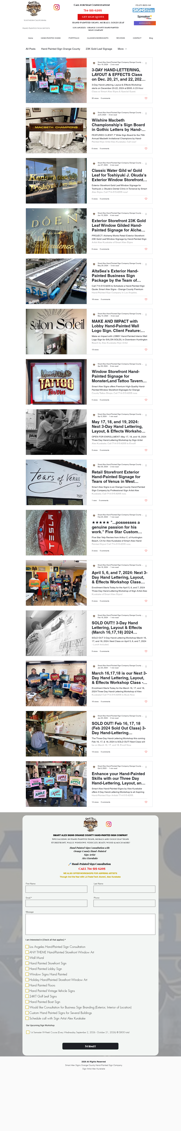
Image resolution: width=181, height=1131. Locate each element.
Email (28, 898)
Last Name (98, 884)
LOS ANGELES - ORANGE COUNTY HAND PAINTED (96, 28)
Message (30, 912)
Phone (96, 898)
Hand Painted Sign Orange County (60, 48)
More (121, 48)
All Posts (30, 48)
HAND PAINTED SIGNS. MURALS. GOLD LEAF (98, 22)
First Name (30, 884)
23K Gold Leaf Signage (99, 48)
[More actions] (147, 63)
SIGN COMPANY (95, 30)
